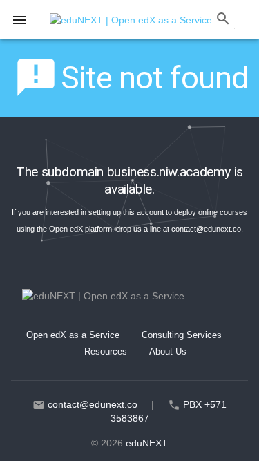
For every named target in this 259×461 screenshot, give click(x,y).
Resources (105, 351)
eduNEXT (147, 443)
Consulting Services (182, 335)
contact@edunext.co (206, 229)
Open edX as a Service (72, 335)
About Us (167, 351)
